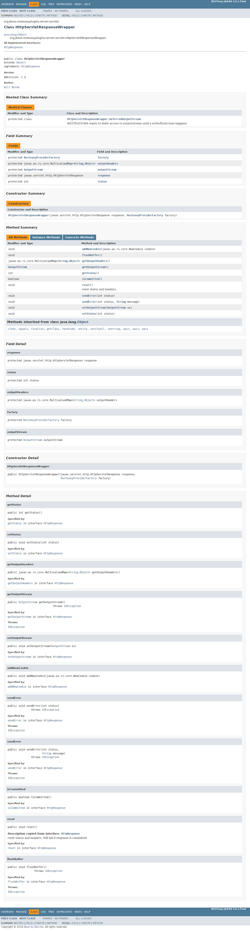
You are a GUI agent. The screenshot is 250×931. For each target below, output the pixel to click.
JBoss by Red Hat (34, 927)
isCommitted (90, 278)
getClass (53, 328)
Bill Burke (12, 87)
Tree (51, 4)
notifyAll (97, 328)
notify (82, 328)
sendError (89, 295)
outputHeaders (108, 163)
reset (86, 285)
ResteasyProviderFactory (42, 157)
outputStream (107, 169)
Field (29, 15)
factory (103, 157)
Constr (40, 15)
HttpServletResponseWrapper (28, 215)
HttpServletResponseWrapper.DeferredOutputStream (104, 119)
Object (21, 62)
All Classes (84, 11)
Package (21, 4)
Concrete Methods (79, 237)
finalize (37, 328)
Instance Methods (46, 237)
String (78, 163)
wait (126, 328)
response (104, 175)
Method (52, 15)
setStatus (89, 313)
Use (43, 4)
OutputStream (33, 169)
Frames (47, 11)
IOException (72, 606)
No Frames (62, 11)
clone (11, 328)
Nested (18, 15)
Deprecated (64, 4)
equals (23, 328)
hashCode (68, 328)
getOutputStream (93, 267)
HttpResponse (13, 47)
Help (87, 4)
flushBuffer (90, 255)
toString (114, 328)
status (102, 181)
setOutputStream (93, 307)
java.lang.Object (15, 34)
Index (78, 4)
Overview (7, 4)
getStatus (89, 273)
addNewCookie (91, 249)
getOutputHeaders (94, 261)
